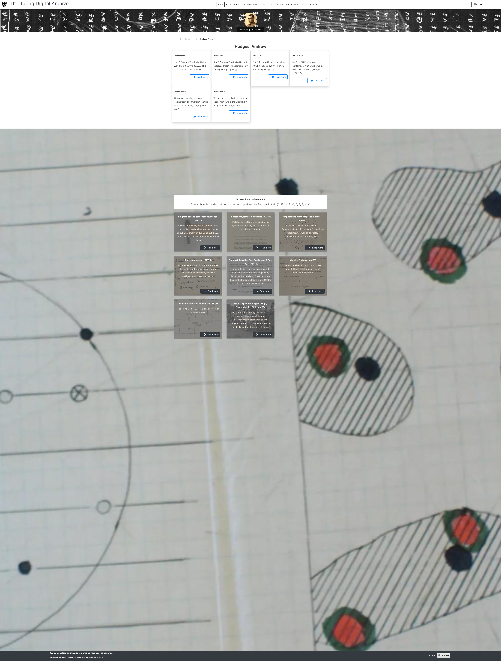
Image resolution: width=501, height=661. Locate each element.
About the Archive (295, 4)
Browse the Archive (235, 4)
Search (264, 4)
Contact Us (311, 4)
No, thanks (443, 655)
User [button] (478, 4)
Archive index (277, 4)
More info (98, 657)
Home (220, 4)
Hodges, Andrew (207, 39)
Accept (432, 655)
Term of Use (253, 4)
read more (200, 76)
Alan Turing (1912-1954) (250, 29)
